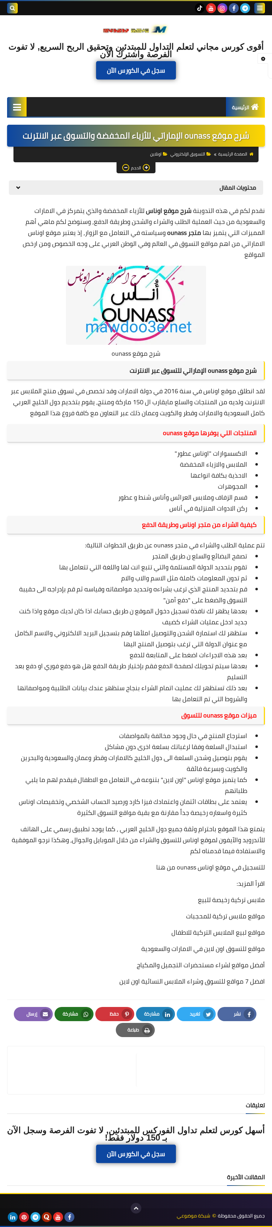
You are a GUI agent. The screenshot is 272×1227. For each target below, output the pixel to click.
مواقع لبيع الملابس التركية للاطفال (218, 932)
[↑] (136, 1208)
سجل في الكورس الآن (136, 70)
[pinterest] (24, 1217)
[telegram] (245, 8)
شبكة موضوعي (193, 1216)
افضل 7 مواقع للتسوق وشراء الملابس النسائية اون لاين (192, 981)
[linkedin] (13, 1217)
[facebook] (234, 8)
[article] (75, 1070)
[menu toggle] (259, 8)
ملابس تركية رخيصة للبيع (231, 900)
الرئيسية (240, 107)
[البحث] (12, 8)
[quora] (47, 1217)
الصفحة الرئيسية (232, 154)
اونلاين (156, 154)
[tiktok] (200, 8)
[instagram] (222, 8)
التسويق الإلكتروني (187, 154)
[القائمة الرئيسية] (17, 107)
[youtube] (211, 8)
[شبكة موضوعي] (136, 29)
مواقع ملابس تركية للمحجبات (225, 916)
